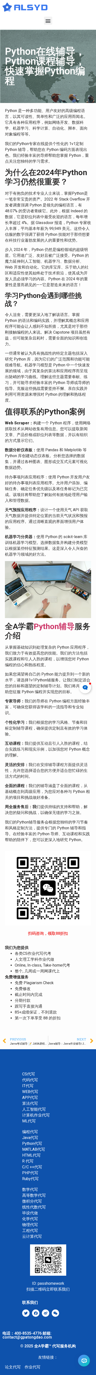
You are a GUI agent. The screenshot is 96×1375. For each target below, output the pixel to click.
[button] (48, 21)
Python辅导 (54, 626)
